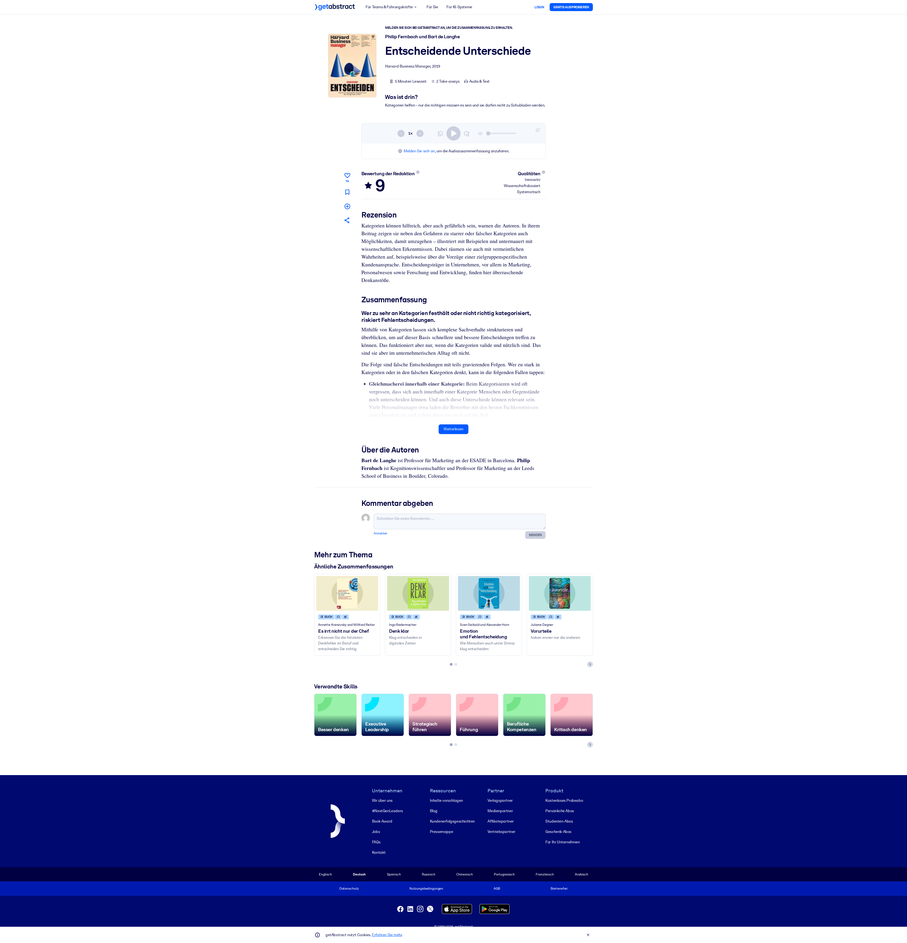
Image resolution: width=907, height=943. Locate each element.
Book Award (382, 821)
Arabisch (581, 874)
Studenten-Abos (559, 821)
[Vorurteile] (560, 593)
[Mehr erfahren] (417, 172)
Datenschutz (349, 888)
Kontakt (379, 852)
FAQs (376, 842)
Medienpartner (500, 811)
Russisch (428, 874)
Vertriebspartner (501, 831)
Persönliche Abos (559, 811)
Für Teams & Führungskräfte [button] (389, 7)
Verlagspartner (500, 800)
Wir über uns (382, 800)
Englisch (325, 874)
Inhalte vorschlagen (446, 800)
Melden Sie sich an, (420, 151)
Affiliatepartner (501, 821)
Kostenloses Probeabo (564, 800)
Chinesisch (464, 874)
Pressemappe (441, 831)
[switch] (453, 133)
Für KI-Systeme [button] (459, 7)
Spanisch (394, 874)
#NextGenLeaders (387, 811)
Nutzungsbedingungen (426, 888)
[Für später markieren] (347, 192)
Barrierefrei (559, 888)
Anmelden (380, 533)
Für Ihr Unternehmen (562, 842)
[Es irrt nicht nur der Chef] (347, 593)
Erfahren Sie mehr (387, 935)
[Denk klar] (418, 593)
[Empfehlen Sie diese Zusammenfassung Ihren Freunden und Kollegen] (347, 220)
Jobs (376, 831)
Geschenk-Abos (558, 831)
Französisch (545, 874)
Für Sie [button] (432, 7)
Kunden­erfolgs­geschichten (452, 821)
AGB (497, 888)
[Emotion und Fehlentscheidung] (489, 593)
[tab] (451, 664)
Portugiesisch (504, 874)
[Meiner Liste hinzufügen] (347, 206)
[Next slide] (590, 664)
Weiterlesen (453, 429)
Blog (433, 811)
